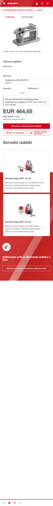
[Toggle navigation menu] (4, 3)
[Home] (12, 3)
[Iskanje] (47, 3)
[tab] (9, 17)
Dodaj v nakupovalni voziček (27, 126)
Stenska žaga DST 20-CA (18, 221)
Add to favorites (16, 133)
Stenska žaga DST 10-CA (18, 178)
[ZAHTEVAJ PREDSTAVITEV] (9, 503)
